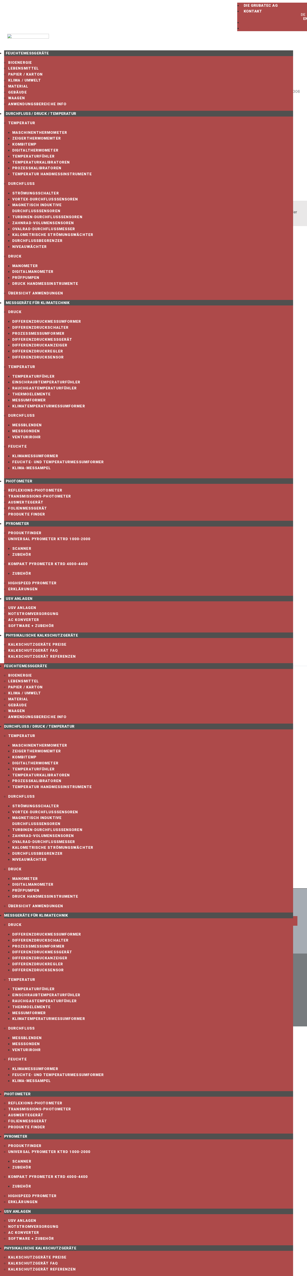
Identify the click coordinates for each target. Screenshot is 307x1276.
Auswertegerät (25, 502)
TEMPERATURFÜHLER (33, 376)
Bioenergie (20, 62)
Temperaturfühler (33, 156)
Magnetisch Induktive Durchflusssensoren (37, 208)
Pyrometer (17, 523)
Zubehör (21, 554)
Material (18, 86)
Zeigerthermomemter (36, 138)
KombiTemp (24, 144)
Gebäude (17, 92)
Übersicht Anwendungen (35, 293)
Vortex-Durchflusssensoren (45, 199)
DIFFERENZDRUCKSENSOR (38, 357)
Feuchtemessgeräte (27, 53)
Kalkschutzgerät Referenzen (42, 656)
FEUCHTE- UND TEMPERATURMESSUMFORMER (58, 462)
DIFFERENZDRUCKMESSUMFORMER (46, 321)
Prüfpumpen (25, 277)
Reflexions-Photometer (35, 490)
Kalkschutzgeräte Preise (37, 644)
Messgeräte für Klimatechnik (38, 303)
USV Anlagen (19, 599)
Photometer (19, 481)
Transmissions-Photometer (39, 496)
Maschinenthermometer (39, 132)
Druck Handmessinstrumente (45, 283)
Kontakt (253, 11)
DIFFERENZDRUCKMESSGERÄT (42, 339)
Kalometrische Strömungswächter (52, 235)
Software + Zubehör (31, 626)
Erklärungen (23, 589)
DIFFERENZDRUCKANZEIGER (39, 345)
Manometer (25, 266)
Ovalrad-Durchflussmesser (43, 229)
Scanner (21, 548)
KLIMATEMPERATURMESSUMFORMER (48, 406)
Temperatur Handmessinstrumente (52, 174)
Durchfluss (21, 183)
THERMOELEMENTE (31, 394)
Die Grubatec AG (261, 5)
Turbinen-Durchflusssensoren (47, 217)
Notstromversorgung (33, 614)
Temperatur (21, 123)
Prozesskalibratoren (36, 168)
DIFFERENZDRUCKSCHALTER (40, 327)
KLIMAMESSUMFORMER (35, 456)
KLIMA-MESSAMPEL (31, 468)
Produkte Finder (26, 514)
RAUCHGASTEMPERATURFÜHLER (44, 388)
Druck (15, 256)
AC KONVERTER (23, 620)
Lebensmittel (23, 68)
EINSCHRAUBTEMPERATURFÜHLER (46, 382)
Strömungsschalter (35, 193)
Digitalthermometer (35, 150)
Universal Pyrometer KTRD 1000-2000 (49, 539)
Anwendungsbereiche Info (37, 104)
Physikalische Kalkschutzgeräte (42, 635)
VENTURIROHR (26, 437)
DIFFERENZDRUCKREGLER (37, 351)
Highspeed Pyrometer (32, 583)
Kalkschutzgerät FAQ (33, 650)
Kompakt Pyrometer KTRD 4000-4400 (48, 564)
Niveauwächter (29, 247)
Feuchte (17, 446)
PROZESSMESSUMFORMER (38, 333)
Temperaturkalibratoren (41, 162)
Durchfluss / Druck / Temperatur (41, 113)
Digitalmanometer (33, 271)
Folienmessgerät (27, 508)
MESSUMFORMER (29, 400)
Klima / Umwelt (24, 80)
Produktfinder (24, 533)
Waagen (16, 98)
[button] (266, 17)
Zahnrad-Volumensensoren (43, 223)
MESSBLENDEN (27, 425)
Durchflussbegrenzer (37, 241)
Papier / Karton (25, 74)
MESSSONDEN (26, 431)
